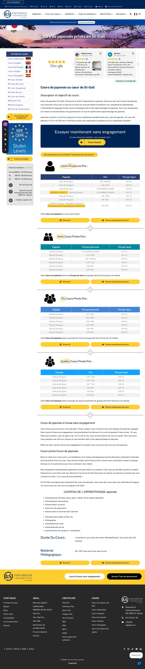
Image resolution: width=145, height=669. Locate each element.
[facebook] (124, 649)
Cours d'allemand (15, 58)
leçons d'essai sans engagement (68, 445)
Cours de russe (16, 84)
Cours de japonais (18, 88)
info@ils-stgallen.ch (23, 200)
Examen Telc (15, 100)
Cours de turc (16, 92)
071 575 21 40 (25, 185)
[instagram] (128, 649)
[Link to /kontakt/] (5, 134)
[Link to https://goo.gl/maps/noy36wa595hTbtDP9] (11, 192)
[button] (138, 64)
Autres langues (16, 104)
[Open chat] (139, 663)
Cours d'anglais (14, 63)
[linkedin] (141, 649)
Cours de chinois (17, 96)
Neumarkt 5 (131, 607)
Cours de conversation (19, 109)
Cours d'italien (14, 71)
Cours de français (15, 67)
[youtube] (137, 649)
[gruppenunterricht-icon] (17, 572)
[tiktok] (132, 649)
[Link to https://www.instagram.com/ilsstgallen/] (5, 124)
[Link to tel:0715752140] (5, 129)
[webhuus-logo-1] (72, 663)
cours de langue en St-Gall (72, 486)
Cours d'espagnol (15, 75)
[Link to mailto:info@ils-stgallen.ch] (11, 200)
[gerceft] (19, 124)
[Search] (131, 14)
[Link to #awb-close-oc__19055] (5, 149)
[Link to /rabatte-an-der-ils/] (5, 139)
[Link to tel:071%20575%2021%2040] (11, 185)
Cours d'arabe (16, 79)
